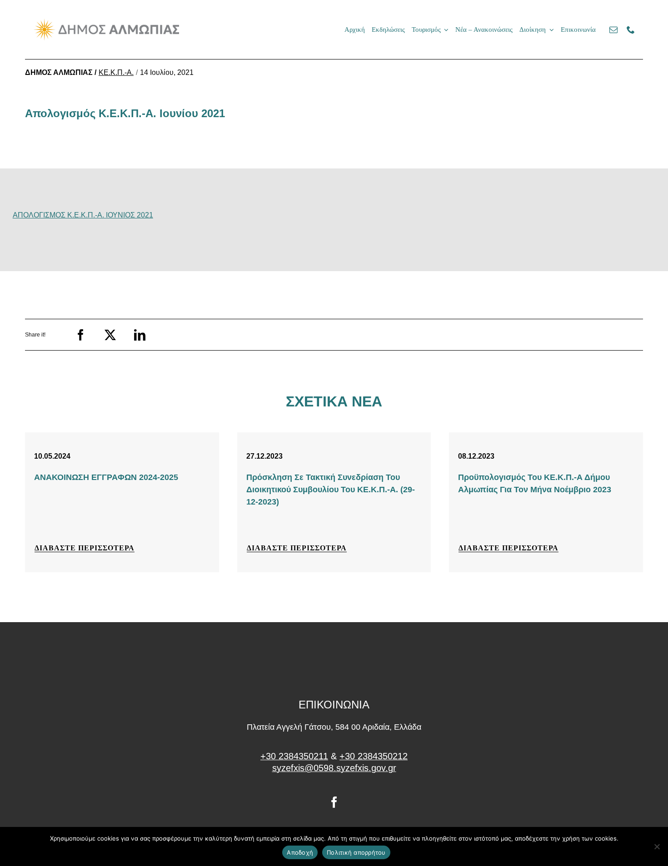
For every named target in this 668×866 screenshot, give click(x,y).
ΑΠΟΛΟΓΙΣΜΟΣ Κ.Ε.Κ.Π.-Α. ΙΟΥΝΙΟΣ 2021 (83, 215)
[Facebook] (80, 335)
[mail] (613, 29)
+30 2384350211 (294, 756)
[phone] (631, 29)
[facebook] (334, 802)
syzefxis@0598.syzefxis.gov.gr (334, 768)
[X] (110, 335)
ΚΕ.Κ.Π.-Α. (116, 72)
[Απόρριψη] (656, 846)
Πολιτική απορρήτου (356, 852)
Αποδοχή (300, 852)
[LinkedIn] (140, 335)
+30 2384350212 (373, 756)
